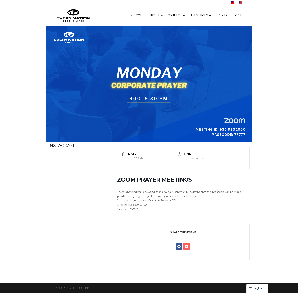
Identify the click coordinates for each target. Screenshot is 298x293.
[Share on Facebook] (179, 246)
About (154, 15)
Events (221, 15)
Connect (175, 15)
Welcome (137, 15)
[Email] (186, 246)
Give (238, 15)
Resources (199, 15)
